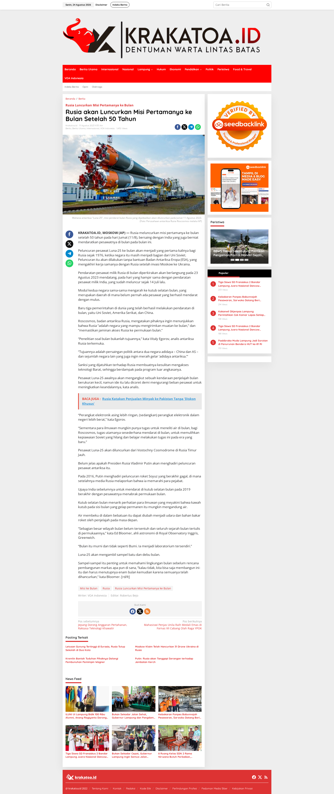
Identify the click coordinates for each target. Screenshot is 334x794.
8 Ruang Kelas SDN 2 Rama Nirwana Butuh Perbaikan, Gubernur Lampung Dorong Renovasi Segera (175, 755)
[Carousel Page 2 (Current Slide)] (237, 260)
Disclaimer (162, 788)
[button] (268, 5)
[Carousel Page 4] (246, 260)
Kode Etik (145, 788)
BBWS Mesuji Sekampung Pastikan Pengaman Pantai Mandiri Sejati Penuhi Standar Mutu (238, 253)
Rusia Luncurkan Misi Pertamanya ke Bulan (100, 105)
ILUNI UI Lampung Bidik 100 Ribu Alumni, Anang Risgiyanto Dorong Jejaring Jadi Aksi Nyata (86, 716)
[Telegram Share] (191, 127)
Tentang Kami (100, 788)
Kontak (117, 788)
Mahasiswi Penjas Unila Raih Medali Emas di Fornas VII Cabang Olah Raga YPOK (173, 625)
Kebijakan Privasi (242, 788)
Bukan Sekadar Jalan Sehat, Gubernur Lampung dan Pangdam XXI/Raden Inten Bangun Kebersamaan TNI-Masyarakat (133, 716)
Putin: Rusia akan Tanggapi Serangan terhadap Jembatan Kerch (164, 660)
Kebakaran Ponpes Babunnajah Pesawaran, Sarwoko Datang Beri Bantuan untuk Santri (179, 716)
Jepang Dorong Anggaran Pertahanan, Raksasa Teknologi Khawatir (102, 625)
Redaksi (130, 788)
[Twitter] (140, 611)
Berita (68, 128)
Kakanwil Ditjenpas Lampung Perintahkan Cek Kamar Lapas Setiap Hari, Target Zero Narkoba (241, 313)
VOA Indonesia (107, 128)
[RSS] (147, 611)
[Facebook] (133, 611)
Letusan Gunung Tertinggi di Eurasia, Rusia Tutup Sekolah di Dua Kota (95, 648)
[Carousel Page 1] (232, 260)
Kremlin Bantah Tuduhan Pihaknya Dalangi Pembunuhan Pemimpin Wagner (92, 660)
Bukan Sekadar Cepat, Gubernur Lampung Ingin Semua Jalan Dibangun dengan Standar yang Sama (132, 755)
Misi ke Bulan (88, 588)
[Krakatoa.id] (167, 37)
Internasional (93, 128)
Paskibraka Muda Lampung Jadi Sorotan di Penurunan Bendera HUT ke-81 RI (243, 342)
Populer (223, 273)
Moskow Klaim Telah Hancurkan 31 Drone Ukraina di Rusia (167, 648)
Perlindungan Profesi (184, 788)
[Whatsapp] (198, 127)
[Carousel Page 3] (242, 260)
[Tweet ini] (184, 127)
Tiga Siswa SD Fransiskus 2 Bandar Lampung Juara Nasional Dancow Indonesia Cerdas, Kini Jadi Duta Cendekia (239, 328)
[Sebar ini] (178, 127)
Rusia (106, 588)
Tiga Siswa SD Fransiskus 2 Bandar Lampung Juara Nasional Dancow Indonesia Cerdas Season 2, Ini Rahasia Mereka (87, 755)
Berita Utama (79, 128)
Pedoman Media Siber (214, 788)
